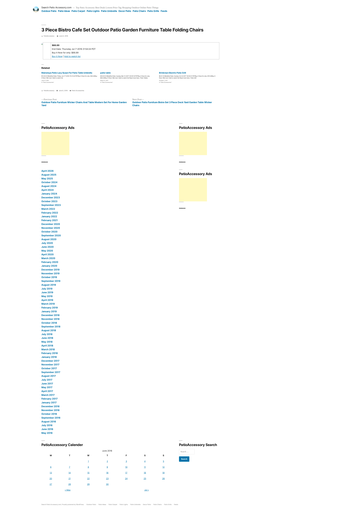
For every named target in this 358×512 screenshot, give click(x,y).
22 (88, 478)
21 (70, 478)
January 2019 (49, 311)
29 (88, 484)
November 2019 (50, 273)
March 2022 (48, 208)
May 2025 (47, 178)
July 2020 (47, 243)
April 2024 (47, 190)
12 (163, 467)
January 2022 (49, 216)
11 (145, 467)
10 (126, 467)
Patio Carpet (78, 11)
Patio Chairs (139, 11)
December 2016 (50, 406)
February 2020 (49, 262)
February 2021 (49, 220)
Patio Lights (93, 11)
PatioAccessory (49, 36)
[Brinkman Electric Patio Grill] (188, 77)
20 (51, 478)
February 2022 (49, 212)
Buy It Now (57, 56)
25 (145, 478)
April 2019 (47, 300)
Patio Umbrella (109, 11)
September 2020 (51, 235)
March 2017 (48, 395)
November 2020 (50, 228)
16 (107, 472)
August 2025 (48, 174)
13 (51, 472)
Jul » (146, 490)
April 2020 (47, 254)
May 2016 (46, 433)
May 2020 (47, 250)
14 (69, 472)
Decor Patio (124, 11)
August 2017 (48, 376)
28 (69, 484)
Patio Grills (153, 11)
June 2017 (47, 383)
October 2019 (49, 277)
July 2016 (46, 425)
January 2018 (49, 357)
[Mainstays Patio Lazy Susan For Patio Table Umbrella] (70, 77)
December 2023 (50, 197)
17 (126, 472)
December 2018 (50, 315)
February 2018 (49, 353)
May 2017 (46, 387)
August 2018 (48, 330)
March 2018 (48, 349)
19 (163, 472)
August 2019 (48, 284)
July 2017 (46, 379)
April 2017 (47, 391)
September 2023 (51, 205)
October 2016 (49, 414)
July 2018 (46, 334)
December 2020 (50, 224)
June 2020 (47, 246)
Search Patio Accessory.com (56, 7)
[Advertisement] (55, 143)
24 (126, 478)
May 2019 (46, 296)
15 (88, 472)
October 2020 (49, 231)
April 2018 (47, 345)
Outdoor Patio (48, 11)
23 (107, 478)
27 (51, 484)
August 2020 (48, 239)
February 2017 (49, 398)
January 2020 (49, 265)
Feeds (164, 11)
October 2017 (49, 368)
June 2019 (47, 292)
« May (68, 490)
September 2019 (50, 281)
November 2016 (50, 410)
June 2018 (47, 338)
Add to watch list (72, 56)
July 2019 (46, 288)
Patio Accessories (78, 90)
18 (145, 472)
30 (107, 484)
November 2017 (50, 364)
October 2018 (49, 322)
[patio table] (129, 77)
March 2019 (48, 303)
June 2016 (47, 429)
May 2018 (46, 341)
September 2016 (50, 417)
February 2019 (49, 307)
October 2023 (49, 201)
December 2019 (50, 269)
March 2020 (48, 258)
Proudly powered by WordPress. (73, 504)
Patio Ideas (64, 11)
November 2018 (50, 319)
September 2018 (50, 326)
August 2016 (48, 421)
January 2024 (49, 193)
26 (163, 478)
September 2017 (50, 372)
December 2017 (50, 360)
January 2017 (49, 402)
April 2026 (47, 170)
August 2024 (48, 186)
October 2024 (49, 182)
